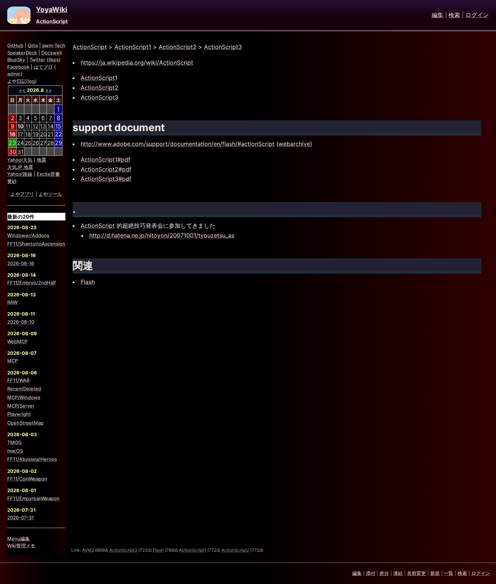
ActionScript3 (223, 46)
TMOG (14, 442)
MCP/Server (20, 405)
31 (20, 151)
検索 (454, 15)
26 (35, 142)
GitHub (15, 45)
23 (12, 142)
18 (28, 134)
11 (28, 126)
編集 (437, 15)
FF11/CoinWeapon (27, 478)
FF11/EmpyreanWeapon (33, 498)
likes (54, 59)
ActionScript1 (132, 46)
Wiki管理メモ (21, 545)
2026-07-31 (20, 517)
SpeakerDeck (22, 53)
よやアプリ (22, 194)
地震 (41, 160)
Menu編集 (18, 539)
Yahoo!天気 (19, 160)
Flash (88, 281)
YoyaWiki (51, 10)
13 (43, 126)
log (31, 81)
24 (20, 142)
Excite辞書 (48, 174)
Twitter (37, 59)
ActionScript (52, 21)
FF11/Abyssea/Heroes (32, 459)
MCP (12, 360)
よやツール (50, 194)
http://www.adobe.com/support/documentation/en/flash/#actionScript (178, 143)
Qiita (33, 45)
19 (35, 134)
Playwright (19, 414)
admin (14, 74)
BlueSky (16, 59)
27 (43, 142)
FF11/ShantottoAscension (36, 243)
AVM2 (88, 550)
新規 (435, 573)
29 (58, 142)
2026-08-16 (20, 263)
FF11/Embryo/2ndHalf (31, 282)
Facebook (18, 67)
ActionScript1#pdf (105, 159)
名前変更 (416, 573)
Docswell (51, 53)
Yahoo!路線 (19, 174)
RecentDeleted (24, 388)
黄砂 (12, 181)
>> (48, 90)
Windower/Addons (28, 235)
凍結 (398, 573)
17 (20, 134)
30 (12, 151)
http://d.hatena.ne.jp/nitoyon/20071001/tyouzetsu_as (161, 235)
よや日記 (16, 81)
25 (28, 142)
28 (50, 142)
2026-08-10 (20, 321)
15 (58, 126)
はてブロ (43, 67)
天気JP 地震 (20, 167)
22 (58, 134)
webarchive (294, 143)
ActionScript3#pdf (106, 178)
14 (51, 126)
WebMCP (17, 341)
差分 (384, 573)
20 (43, 134)
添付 (370, 573)
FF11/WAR (18, 380)
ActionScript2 (177, 46)
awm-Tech (53, 45)
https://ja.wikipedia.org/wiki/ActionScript (137, 62)
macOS (15, 450)
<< (22, 90)
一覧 (448, 573)
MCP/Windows (23, 397)
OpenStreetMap (25, 422)
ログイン (477, 15)
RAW (12, 302)
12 (35, 126)
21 (50, 134)
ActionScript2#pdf (106, 169)
